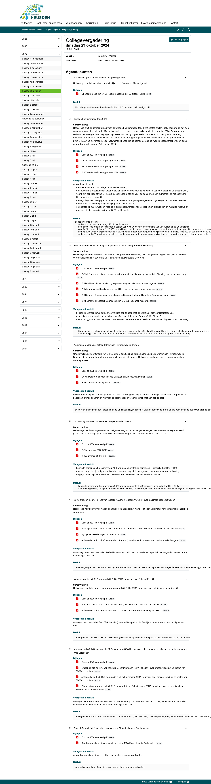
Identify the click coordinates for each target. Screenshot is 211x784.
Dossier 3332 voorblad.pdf (97, 371)
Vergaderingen (73, 23)
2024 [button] (24, 54)
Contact (173, 23)
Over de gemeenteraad (153, 23)
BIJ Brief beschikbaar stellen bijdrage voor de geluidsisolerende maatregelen (122, 283)
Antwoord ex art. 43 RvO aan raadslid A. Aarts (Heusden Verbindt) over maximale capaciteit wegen (133, 540)
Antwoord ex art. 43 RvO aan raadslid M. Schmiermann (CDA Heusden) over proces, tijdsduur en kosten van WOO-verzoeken (132, 678)
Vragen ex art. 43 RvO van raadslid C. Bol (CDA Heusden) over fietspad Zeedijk (124, 604)
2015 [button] (24, 341)
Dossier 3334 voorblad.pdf (97, 522)
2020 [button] (24, 302)
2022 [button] (24, 286)
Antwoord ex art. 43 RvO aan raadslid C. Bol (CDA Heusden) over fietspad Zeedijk (125, 610)
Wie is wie (110, 23)
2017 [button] (24, 325)
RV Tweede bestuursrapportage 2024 (103, 166)
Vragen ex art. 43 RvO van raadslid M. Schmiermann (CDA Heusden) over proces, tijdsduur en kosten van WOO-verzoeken (130, 669)
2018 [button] (24, 317)
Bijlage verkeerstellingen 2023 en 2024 (103, 534)
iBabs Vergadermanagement (155, 781)
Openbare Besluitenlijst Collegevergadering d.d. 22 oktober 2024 (116, 94)
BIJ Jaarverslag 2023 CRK (98, 456)
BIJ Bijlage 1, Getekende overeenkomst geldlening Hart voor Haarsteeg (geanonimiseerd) (128, 295)
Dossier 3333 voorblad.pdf (97, 268)
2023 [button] (24, 279)
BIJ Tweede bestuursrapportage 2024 (103, 172)
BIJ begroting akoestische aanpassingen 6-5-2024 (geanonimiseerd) (118, 301)
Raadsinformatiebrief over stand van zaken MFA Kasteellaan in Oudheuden (121, 743)
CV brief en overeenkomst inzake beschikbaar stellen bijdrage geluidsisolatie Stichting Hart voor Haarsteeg (131, 276)
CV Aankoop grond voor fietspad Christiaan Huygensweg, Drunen (116, 377)
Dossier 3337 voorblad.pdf (97, 155)
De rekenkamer (129, 23)
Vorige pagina (181, 39)
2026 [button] (24, 38)
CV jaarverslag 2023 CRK (97, 450)
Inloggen (182, 781)
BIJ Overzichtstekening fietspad (100, 382)
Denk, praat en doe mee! (49, 23)
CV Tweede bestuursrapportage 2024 (103, 160)
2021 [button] (24, 294)
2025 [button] (24, 46)
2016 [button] (24, 333)
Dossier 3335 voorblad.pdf (97, 598)
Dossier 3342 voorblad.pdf (97, 662)
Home (39, 30)
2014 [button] (24, 348)
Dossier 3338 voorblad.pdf (97, 737)
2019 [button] (24, 310)
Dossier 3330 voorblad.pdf (97, 444)
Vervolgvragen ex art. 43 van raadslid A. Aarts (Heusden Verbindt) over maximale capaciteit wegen (132, 528)
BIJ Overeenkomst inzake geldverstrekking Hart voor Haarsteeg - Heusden (121, 289)
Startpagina (26, 23)
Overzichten (91, 23)
